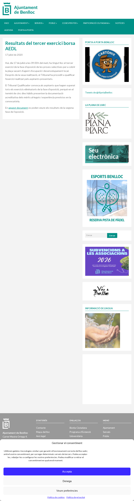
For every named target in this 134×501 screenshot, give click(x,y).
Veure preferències (67, 490)
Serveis (39, 23)
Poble (53, 23)
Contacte (41, 427)
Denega (67, 481)
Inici (6, 23)
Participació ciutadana (96, 23)
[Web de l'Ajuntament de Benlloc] (20, 9)
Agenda (8, 30)
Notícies (119, 23)
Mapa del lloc (43, 432)
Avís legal (41, 436)
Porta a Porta (26, 30)
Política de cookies (56, 497)
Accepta (67, 471)
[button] (88, 64)
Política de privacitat (75, 497)
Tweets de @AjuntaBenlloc (98, 92)
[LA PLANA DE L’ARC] (98, 122)
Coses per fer (70, 23)
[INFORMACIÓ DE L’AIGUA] (102, 330)
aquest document (18, 107)
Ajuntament (21, 23)
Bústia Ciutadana (78, 427)
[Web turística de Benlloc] (101, 291)
